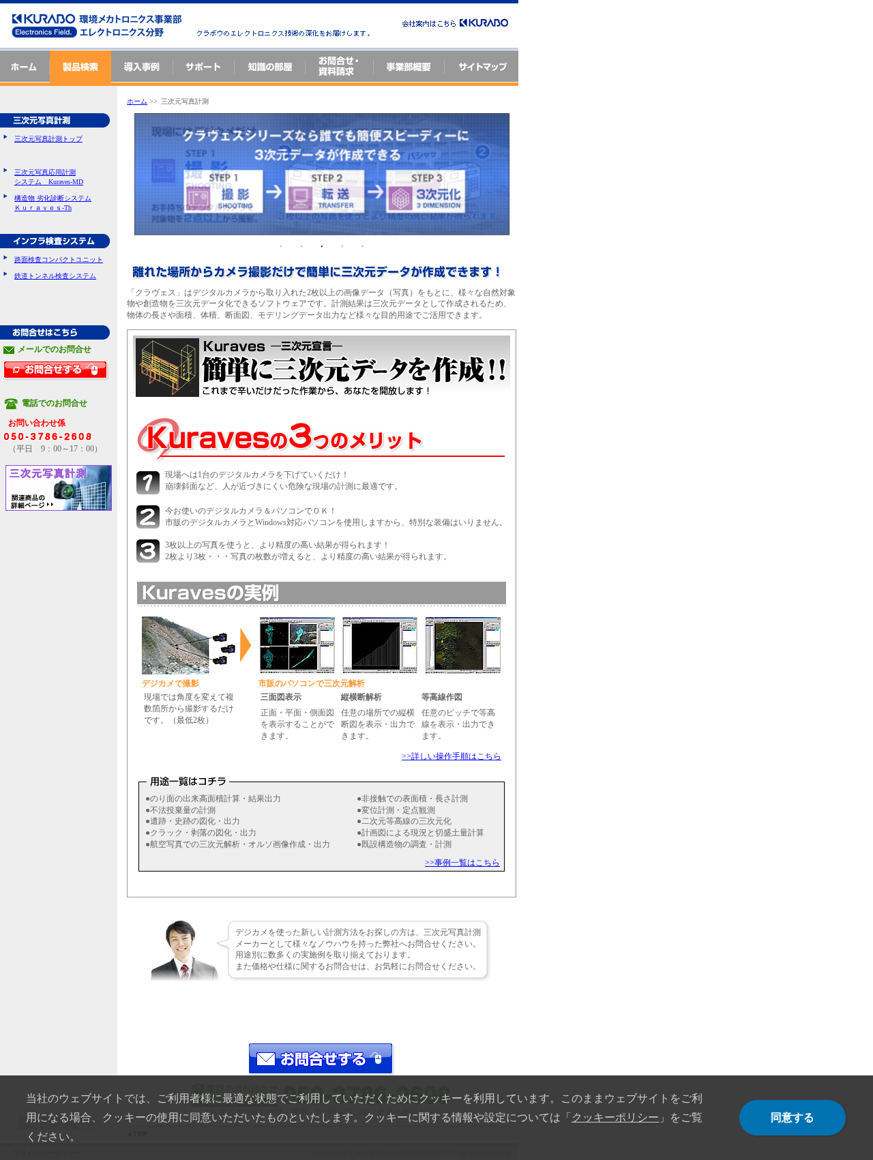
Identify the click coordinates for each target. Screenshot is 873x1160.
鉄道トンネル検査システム (55, 276)
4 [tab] (342, 245)
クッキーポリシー (615, 1117)
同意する (792, 1117)
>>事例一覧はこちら (462, 862)
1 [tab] (281, 245)
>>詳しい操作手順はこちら (451, 756)
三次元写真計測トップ (48, 139)
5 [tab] (363, 245)
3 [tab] (322, 245)
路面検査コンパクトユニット (58, 259)
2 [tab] (301, 245)
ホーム (137, 101)
